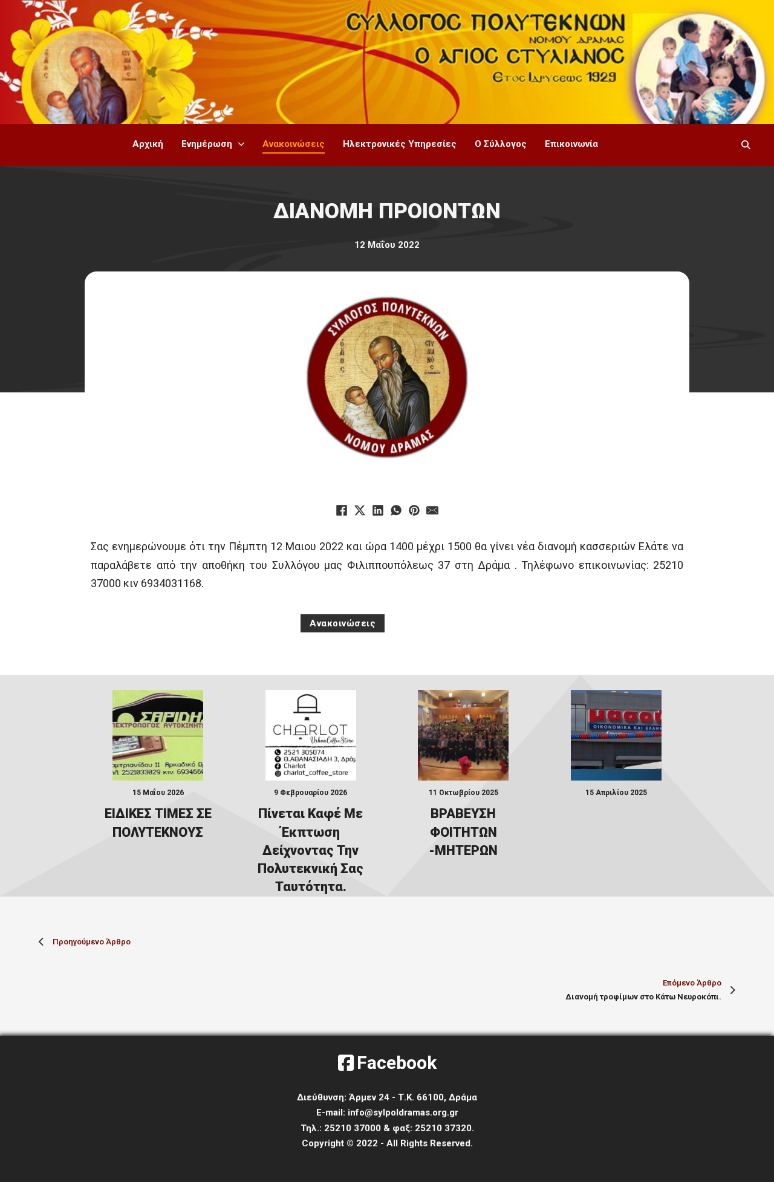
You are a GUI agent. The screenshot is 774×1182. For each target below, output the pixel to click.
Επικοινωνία (571, 143)
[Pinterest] (414, 510)
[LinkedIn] (378, 510)
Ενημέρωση (206, 143)
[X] (360, 510)
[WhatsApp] (396, 510)
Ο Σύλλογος (501, 143)
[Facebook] (342, 510)
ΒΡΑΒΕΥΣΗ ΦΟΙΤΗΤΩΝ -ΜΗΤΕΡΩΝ (463, 831)
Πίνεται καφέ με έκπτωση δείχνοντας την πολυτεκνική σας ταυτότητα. (310, 850)
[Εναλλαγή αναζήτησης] (745, 145)
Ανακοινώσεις (293, 143)
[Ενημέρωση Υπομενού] (241, 144)
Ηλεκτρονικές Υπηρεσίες (400, 143)
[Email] (432, 510)
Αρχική (147, 143)
